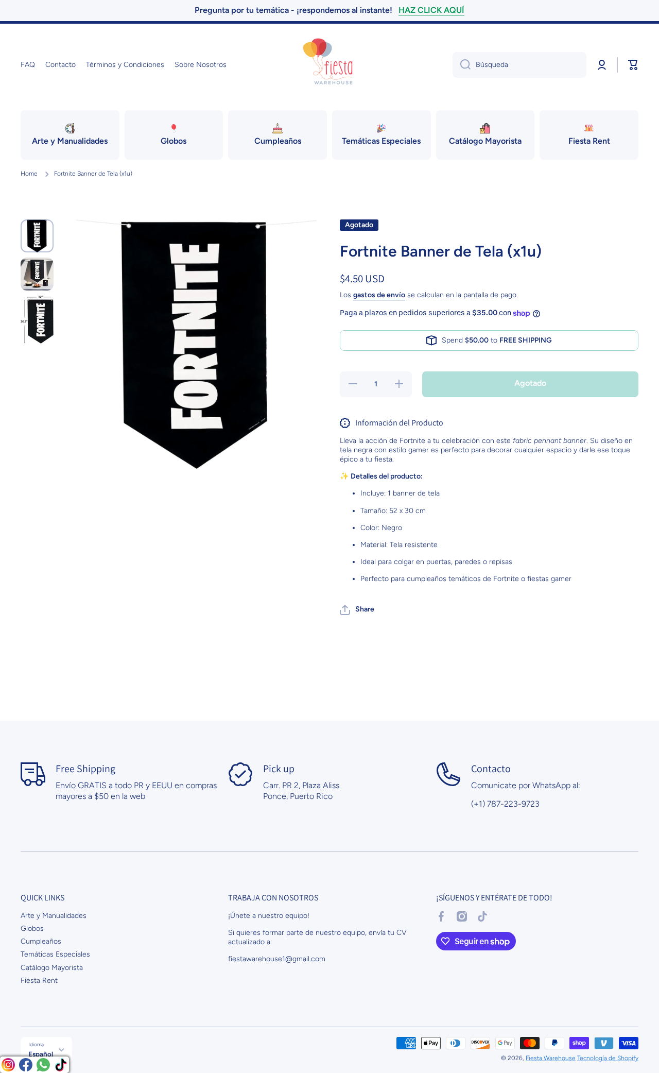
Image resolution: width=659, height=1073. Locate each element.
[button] (633, 65)
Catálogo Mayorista (52, 967)
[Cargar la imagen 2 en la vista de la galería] (37, 274)
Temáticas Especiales (55, 954)
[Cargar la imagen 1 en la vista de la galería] (37, 236)
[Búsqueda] (462, 65)
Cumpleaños (41, 941)
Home (29, 173)
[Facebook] (26, 1065)
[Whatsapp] (43, 1065)
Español (40, 1054)
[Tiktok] (61, 1065)
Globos (32, 928)
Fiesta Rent (39, 980)
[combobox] (519, 65)
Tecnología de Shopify (607, 1058)
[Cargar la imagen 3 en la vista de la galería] (37, 320)
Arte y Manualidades (53, 915)
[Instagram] (8, 1065)
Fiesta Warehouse (551, 1058)
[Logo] (329, 65)
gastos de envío (379, 295)
